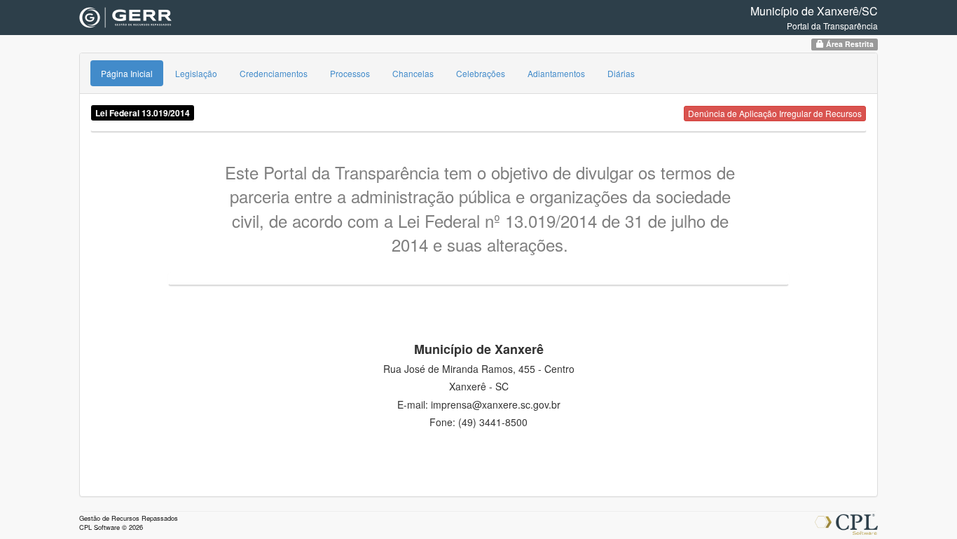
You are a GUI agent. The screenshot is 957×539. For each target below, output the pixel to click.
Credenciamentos (274, 73)
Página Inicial (127, 73)
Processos (350, 73)
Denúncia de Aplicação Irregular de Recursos (775, 113)
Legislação (196, 73)
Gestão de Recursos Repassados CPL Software (128, 522)
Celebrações (480, 73)
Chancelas (413, 73)
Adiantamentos (556, 73)
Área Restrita (849, 44)
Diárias (621, 73)
